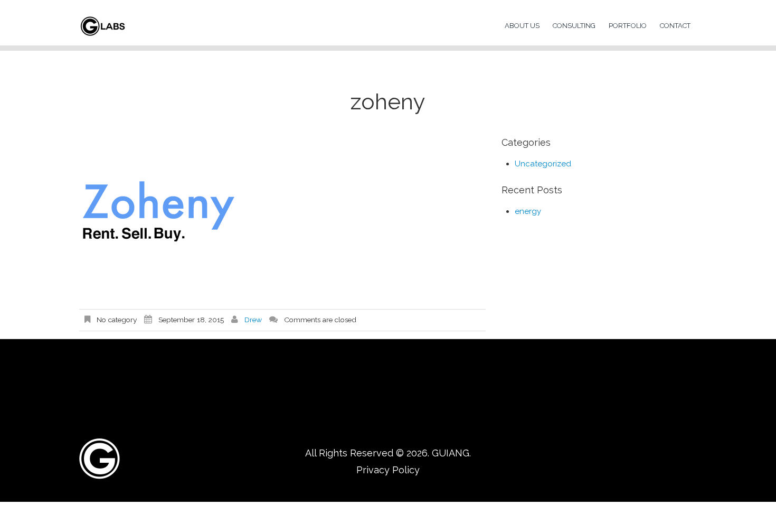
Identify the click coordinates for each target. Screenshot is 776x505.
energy (528, 211)
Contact (675, 26)
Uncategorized (543, 164)
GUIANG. (451, 453)
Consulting (574, 26)
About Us (522, 26)
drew (253, 319)
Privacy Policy (388, 469)
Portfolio (628, 26)
